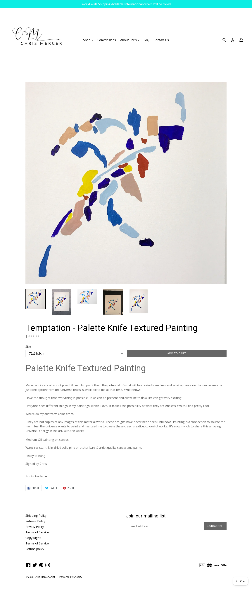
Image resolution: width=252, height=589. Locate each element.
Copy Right (33, 538)
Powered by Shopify (70, 576)
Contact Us (161, 40)
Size (28, 347)
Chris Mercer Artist (44, 576)
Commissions (106, 40)
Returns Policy (35, 521)
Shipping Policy (35, 516)
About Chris (130, 40)
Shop (89, 40)
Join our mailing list (145, 516)
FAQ (146, 40)
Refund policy (34, 549)
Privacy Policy (34, 527)
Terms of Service (37, 532)
